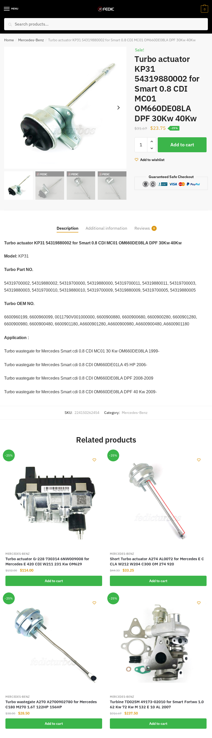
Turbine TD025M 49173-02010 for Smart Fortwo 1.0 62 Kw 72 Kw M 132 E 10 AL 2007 (157, 704)
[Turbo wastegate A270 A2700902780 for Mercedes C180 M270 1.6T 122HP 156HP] (53, 643)
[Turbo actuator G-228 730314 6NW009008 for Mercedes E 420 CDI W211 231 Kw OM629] (53, 500)
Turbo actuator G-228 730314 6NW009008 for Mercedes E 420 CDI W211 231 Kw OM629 (47, 561)
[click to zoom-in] (65, 108)
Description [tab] (67, 228)
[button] (118, 107)
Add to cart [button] (54, 581)
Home (9, 40)
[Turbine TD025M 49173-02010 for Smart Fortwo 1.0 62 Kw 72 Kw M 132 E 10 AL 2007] (158, 643)
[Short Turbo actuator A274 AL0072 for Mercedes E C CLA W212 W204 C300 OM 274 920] (158, 500)
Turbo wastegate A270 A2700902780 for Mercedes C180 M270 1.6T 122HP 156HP (51, 704)
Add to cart (182, 145)
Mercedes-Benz (31, 40)
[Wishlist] (94, 460)
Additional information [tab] (106, 228)
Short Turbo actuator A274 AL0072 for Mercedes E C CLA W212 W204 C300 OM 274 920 (157, 561)
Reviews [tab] (142, 228)
